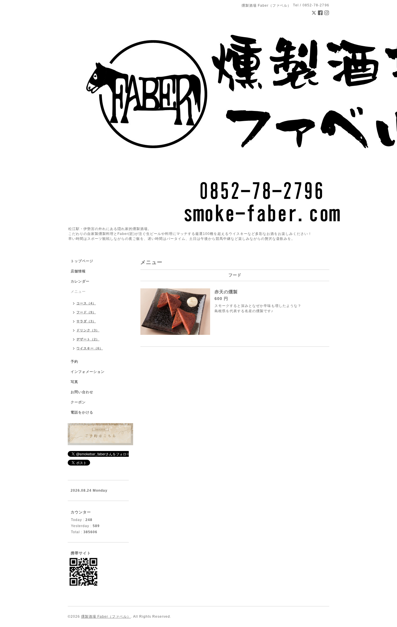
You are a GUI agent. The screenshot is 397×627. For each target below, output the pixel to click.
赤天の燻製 (226, 291)
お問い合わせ (82, 392)
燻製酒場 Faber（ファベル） (106, 617)
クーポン (78, 402)
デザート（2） (87, 339)
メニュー (78, 292)
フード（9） (86, 312)
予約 (74, 362)
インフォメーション (88, 372)
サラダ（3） (86, 321)
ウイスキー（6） (89, 348)
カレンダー (80, 281)
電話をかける (82, 412)
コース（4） (86, 303)
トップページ (82, 261)
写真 (74, 382)
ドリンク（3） (87, 330)
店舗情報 (78, 271)
